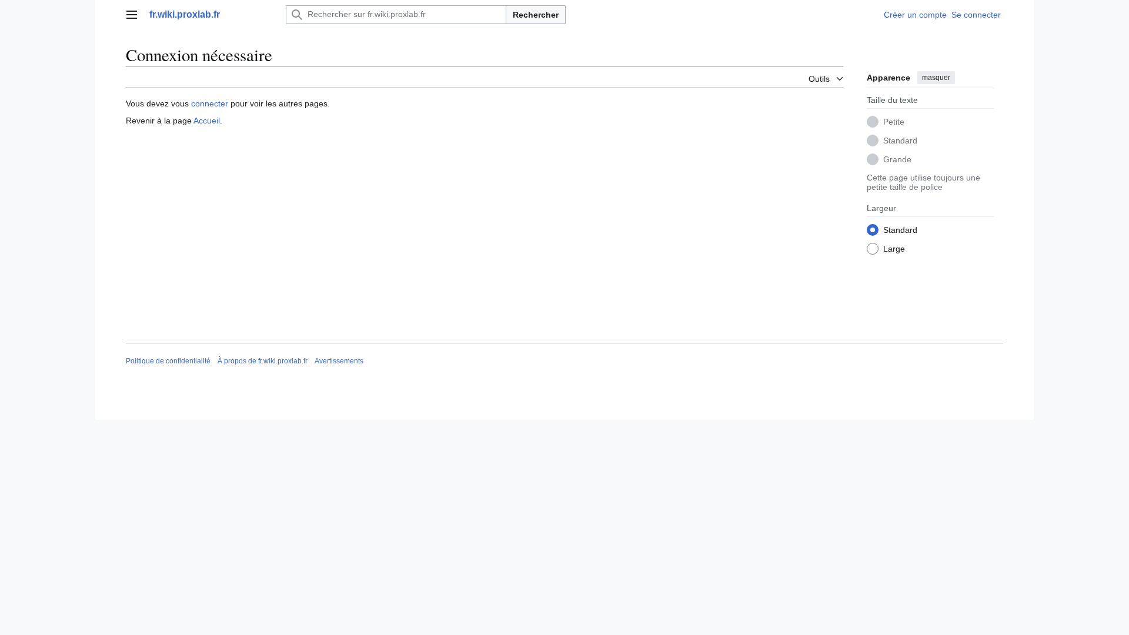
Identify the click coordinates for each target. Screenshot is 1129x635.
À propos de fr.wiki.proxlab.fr (263, 361)
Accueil (206, 120)
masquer (936, 77)
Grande (897, 159)
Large (894, 248)
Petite (893, 121)
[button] (131, 14)
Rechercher (536, 14)
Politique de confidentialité (168, 361)
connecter (209, 103)
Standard (900, 140)
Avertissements (339, 361)
